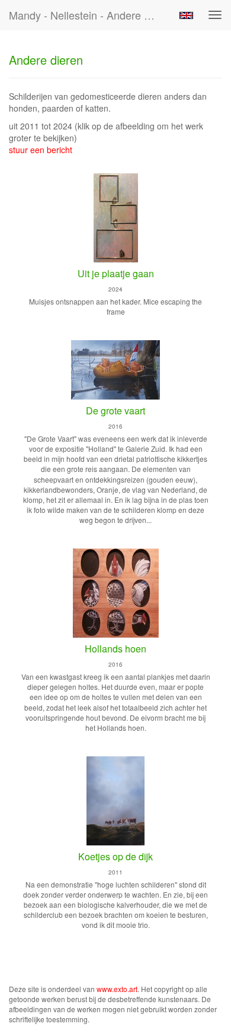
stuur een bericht (40, 150)
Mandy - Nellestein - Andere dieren (88, 15)
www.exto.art (117, 989)
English (186, 15)
